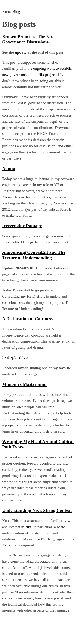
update (20, 52)
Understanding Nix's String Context (37, 510)
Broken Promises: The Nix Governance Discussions (27, 39)
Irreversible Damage (22, 225)
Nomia (8, 168)
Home (7, 11)
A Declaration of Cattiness (27, 318)
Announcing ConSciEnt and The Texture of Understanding (33, 255)
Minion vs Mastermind (24, 384)
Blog (16, 11)
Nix (28, 527)
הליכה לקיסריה (15, 357)
